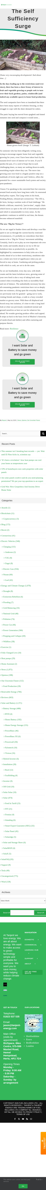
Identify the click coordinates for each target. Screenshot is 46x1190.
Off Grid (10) (8, 786)
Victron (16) (10, 753)
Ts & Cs (39, 1179)
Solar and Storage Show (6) (14, 842)
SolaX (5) (7, 854)
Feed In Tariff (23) (12, 803)
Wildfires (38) (9, 641)
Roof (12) (9, 770)
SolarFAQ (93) (7, 859)
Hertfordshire (32, 1036)
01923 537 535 (11, 1016)
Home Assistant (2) (9, 664)
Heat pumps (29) (8, 658)
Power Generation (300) (13, 630)
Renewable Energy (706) (11, 692)
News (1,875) (6, 669)
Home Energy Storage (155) (16, 725)
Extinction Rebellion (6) (13, 597)
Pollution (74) (9, 619)
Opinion (24, 420)
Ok (23, 1186)
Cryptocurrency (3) (11, 519)
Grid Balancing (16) (11, 608)
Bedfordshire (32, 1042)
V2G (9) (8, 558)
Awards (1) (5, 508)
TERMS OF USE (23, 1114)
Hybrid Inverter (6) (11, 759)
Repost (4, 420)
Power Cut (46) (9, 625)
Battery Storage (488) (12, 708)
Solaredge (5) (10, 837)
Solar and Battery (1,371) (11, 703)
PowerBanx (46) (11, 731)
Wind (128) (6, 882)
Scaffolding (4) (11, 775)
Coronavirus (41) (8, 536)
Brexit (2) (5, 530)
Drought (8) (8, 591)
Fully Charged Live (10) (11, 653)
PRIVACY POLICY (33, 1112)
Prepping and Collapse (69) (14, 636)
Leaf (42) (9, 580)
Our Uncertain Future (33, 420)
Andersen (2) (10, 552)
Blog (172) (5, 524)
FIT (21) (8, 809)
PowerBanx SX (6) (13, 736)
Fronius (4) (9, 814)
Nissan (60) (8, 574)
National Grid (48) (10, 613)
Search (6, 912)
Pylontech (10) (11, 747)
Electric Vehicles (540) (10, 541)
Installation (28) (9, 764)
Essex (29, 1039)
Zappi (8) (9, 563)
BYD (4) (8, 714)
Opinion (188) (7, 675)
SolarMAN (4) (9, 848)
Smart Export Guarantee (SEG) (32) (19, 826)
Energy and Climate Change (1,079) (16, 586)
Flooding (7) (8, 602)
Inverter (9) (8, 781)
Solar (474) (7, 798)
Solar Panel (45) (11, 831)
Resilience (14, 329)
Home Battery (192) (13, 719)
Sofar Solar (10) (9, 792)
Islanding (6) (10, 820)
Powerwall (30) (11, 742)
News (19, 420)
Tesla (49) (5, 870)
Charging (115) (9, 547)
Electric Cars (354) (11, 569)
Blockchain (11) (7, 513)
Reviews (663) (7, 697)
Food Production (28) (12, 686)
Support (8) (6, 865)
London (30, 1046)
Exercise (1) (6, 647)
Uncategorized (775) (9, 876)
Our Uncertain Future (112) (12, 681)
